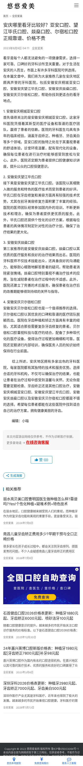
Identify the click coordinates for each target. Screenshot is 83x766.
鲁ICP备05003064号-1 (65, 748)
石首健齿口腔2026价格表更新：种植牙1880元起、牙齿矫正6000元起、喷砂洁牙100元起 (40, 615)
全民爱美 (37, 48)
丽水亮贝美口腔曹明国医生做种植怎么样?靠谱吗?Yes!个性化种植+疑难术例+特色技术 (40, 501)
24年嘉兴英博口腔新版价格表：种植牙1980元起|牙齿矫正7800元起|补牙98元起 (40, 651)
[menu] (76, 5)
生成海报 (15, 475)
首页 (5, 16)
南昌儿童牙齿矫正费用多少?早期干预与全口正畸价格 (40, 536)
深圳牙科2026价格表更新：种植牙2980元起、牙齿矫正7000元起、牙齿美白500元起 (41, 686)
